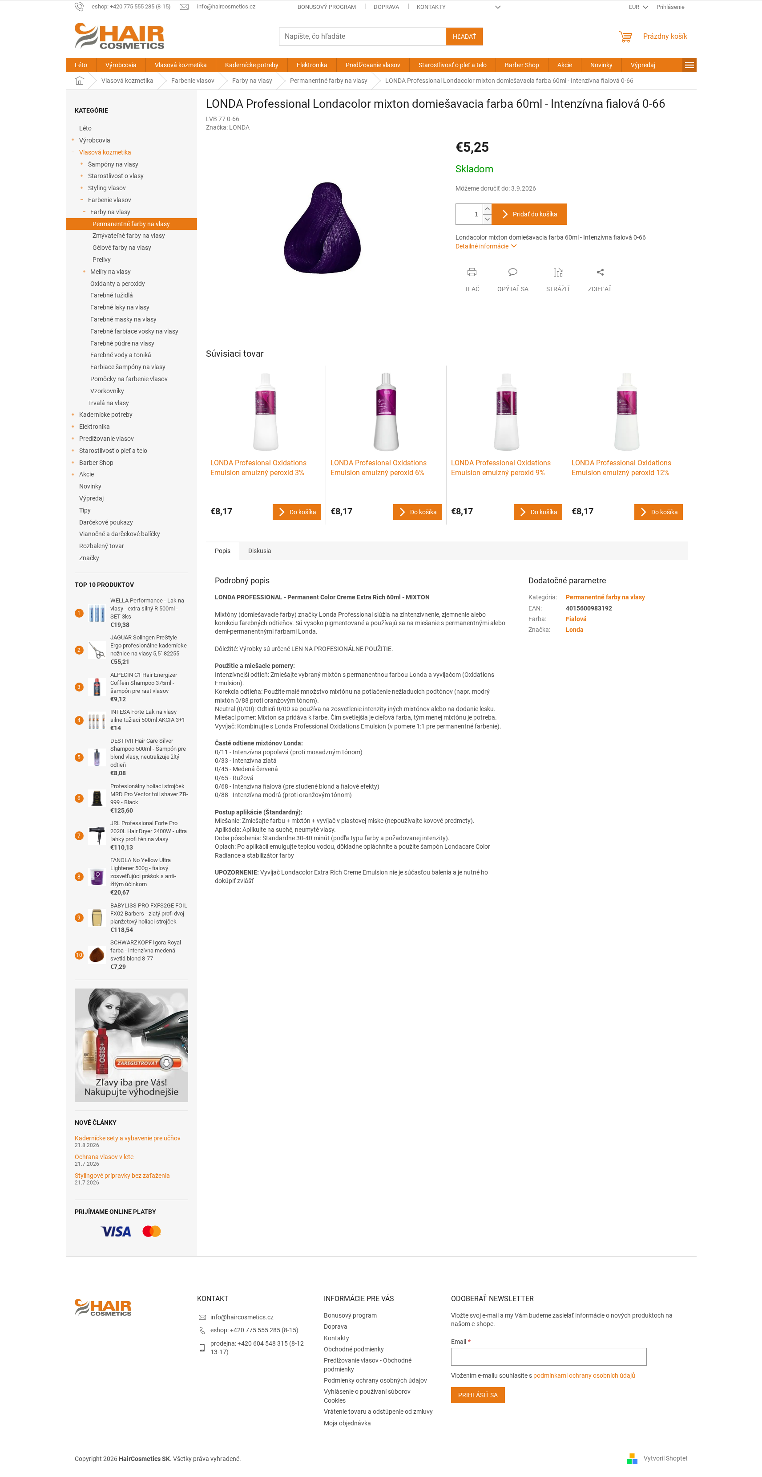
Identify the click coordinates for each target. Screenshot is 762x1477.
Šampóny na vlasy (113, 164)
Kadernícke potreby (106, 414)
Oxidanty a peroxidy (117, 283)
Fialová (576, 619)
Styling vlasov (107, 187)
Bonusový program (327, 7)
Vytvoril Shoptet (666, 1458)
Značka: (228, 127)
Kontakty (431, 7)
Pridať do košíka (535, 214)
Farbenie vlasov (109, 199)
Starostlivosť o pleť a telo (113, 450)
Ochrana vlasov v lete (104, 1157)
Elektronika (94, 426)
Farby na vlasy (110, 212)
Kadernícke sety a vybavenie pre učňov (128, 1138)
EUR (635, 7)
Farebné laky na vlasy (119, 307)
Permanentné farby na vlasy (131, 224)
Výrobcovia (94, 140)
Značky (89, 558)
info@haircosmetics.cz (242, 1317)
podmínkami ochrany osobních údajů (584, 1375)
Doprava (386, 7)
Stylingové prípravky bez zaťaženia (122, 1175)
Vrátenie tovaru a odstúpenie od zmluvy (378, 1411)
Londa (575, 629)
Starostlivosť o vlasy (116, 175)
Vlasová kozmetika (105, 152)
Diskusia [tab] (259, 550)
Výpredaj (91, 498)
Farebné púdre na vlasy (122, 343)
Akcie (86, 474)
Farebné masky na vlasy (123, 319)
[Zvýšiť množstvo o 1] (487, 209)
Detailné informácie (482, 246)
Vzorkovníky (107, 391)
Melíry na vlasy (110, 271)
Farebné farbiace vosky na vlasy (134, 331)
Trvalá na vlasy (108, 403)
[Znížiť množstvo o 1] (487, 219)
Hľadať (464, 36)
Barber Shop (96, 462)
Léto (85, 128)
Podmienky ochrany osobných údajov (375, 1380)
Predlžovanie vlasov (106, 438)
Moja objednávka (347, 1423)
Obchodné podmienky (354, 1349)
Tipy (85, 510)
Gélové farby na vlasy (122, 247)
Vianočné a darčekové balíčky (119, 533)
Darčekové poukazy (106, 522)
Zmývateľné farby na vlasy (129, 235)
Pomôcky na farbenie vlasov (129, 378)
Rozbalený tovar (101, 545)
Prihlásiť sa (478, 1395)
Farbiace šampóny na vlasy (127, 366)
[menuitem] (81, 65)
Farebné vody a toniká (120, 354)
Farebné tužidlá (111, 295)
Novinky (90, 486)
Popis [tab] (222, 550)
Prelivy (102, 259)
